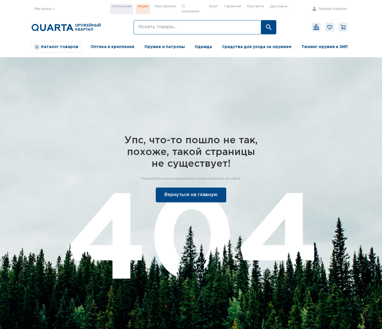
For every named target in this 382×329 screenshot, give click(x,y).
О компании (190, 9)
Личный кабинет (332, 8)
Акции (143, 6)
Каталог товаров (59, 47)
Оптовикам (121, 6)
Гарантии (232, 6)
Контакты (255, 6)
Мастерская (165, 6)
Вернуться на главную (191, 194)
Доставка (278, 6)
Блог (213, 6)
